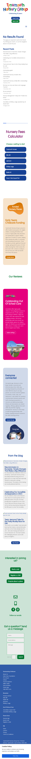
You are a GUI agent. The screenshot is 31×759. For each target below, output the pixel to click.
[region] (15, 751)
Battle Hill (5, 699)
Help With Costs (7, 689)
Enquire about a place (15, 581)
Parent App (6, 687)
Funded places (10, 257)
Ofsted (5, 680)
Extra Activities (7, 685)
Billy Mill (5, 697)
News (4, 728)
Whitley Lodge (6, 703)
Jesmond (5, 701)
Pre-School (6, 678)
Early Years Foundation (9, 676)
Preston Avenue (7, 696)
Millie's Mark (6, 683)
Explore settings (11, 332)
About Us (5, 674)
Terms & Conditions (8, 734)
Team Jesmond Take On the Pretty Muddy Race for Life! (15, 521)
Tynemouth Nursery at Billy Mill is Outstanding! (15, 81)
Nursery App (6, 718)
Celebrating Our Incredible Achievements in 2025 (15, 493)
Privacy (5, 732)
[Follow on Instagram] (18, 609)
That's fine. (15, 756)
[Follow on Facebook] (13, 609)
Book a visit (15, 21)
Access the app (10, 420)
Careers (5, 730)
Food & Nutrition (7, 681)
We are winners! (7, 91)
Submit (21, 657)
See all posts (15, 542)
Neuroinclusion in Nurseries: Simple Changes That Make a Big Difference (15, 469)
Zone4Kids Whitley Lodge (9, 711)
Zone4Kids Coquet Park (9, 710)
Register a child (16, 575)
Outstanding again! (8, 70)
